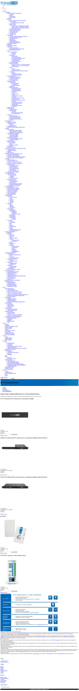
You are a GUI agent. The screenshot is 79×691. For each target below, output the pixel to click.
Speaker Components (11, 81)
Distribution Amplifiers (14, 144)
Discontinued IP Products (12, 285)
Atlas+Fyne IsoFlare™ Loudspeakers (14, 13)
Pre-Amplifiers (12, 142)
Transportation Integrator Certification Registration (16, 364)
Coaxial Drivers (12, 33)
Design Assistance (8, 337)
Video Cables (9, 262)
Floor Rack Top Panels (14, 230)
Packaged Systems (8, 308)
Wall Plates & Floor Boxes (12, 258)
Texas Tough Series (13, 197)
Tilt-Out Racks (12, 207)
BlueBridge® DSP (10, 321)
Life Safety (9, 114)
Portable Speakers (10, 107)
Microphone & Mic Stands (10, 231)
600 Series (12, 205)
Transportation (7, 331)
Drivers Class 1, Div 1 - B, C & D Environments (21, 64)
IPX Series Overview (11, 312)
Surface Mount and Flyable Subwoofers (17, 48)
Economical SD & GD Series (15, 29)
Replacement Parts (15, 251)
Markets (1, 667)
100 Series (12, 202)
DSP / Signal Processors (9, 172)
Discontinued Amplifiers (11, 284)
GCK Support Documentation (12, 352)
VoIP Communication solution (22, 632)
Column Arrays (10, 279)
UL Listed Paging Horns (16, 59)
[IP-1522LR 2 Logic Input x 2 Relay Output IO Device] (11, 585)
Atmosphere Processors (11, 121)
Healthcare (7, 325)
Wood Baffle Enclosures (14, 41)
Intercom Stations (10, 304)
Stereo (11, 255)
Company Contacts (3, 670)
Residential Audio (13, 110)
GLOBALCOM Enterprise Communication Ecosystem (15, 148)
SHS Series (9, 18)
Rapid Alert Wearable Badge (12, 160)
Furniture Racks (13, 216)
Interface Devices (10, 152)
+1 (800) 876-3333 (3, 377)
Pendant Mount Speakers (12, 43)
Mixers (11, 143)
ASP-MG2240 (12, 125)
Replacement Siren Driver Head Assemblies (20, 70)
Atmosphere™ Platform (11, 173)
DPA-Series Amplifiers (14, 136)
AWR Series (14, 212)
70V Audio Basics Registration (13, 361)
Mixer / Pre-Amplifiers (11, 141)
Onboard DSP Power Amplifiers (13, 133)
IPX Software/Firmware (14, 170)
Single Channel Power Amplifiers (16, 130)
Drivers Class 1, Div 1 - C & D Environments (20, 65)
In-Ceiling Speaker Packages (15, 28)
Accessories (12, 71)
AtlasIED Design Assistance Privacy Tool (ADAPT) (17, 348)
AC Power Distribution (9, 186)
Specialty (11, 239)
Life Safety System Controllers (13, 154)
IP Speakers (9, 44)
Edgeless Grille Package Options (18, 22)
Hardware (11, 225)
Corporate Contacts (8, 372)
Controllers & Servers (11, 149)
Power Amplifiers (10, 129)
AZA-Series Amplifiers (14, 135)
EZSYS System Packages (12, 310)
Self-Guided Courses (11, 360)
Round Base (12, 235)
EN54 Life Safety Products (15, 117)
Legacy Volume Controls (14, 257)
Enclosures (12, 119)
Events (6, 356)
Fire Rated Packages (13, 115)
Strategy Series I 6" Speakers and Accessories (20, 26)
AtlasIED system (22, 651)
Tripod (11, 236)
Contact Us (2, 679)
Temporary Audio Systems (12, 309)
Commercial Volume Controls (15, 254)
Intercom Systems (8, 302)
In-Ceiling (11, 14)
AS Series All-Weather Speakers (16, 37)
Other (11, 223)
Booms (11, 242)
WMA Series (14, 211)
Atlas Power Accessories (11, 191)
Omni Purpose (14, 56)
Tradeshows (9, 357)
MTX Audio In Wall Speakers (17, 112)
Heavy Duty (12, 234)
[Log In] (3, 7)
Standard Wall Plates (13, 260)
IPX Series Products (11, 164)
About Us (2, 671)
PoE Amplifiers (10, 146)
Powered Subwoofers (16, 113)
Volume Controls (10, 253)
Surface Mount (12, 16)
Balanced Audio (13, 267)
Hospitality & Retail (8, 327)
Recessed (13, 94)
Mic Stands (9, 233)
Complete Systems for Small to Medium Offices (16, 127)
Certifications (9, 354)
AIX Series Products (11, 159)
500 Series (12, 200)
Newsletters (2, 682)
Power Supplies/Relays (11, 193)
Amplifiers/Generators (11, 123)
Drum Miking (14, 241)
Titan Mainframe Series (14, 139)
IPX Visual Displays (13, 166)
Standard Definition (13, 263)
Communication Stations (11, 150)
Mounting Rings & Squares (17, 105)
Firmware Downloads (14, 178)
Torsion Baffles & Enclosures (17, 95)
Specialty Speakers (10, 108)
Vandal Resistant (13, 40)
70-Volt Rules (9, 344)
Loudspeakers (7, 12)
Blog (6, 355)
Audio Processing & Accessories (13, 185)
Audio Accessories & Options (10, 252)
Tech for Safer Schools (9, 332)
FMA (11, 198)
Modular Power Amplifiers (12, 137)
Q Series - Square (15, 93)
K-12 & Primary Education (10, 330)
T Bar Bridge (14, 106)
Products (4, 388)
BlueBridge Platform (11, 179)
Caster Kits (12, 221)
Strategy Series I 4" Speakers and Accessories (20, 25)
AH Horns (14, 52)
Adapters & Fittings (15, 246)
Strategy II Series (13, 23)
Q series (13, 92)
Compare (5, 435)
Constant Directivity (15, 60)
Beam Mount (12, 39)
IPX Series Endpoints (11, 296)
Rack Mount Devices (13, 181)
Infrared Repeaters (10, 268)
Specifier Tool (10, 345)
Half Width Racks (13, 210)
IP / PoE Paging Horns (16, 57)
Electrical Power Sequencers (12, 189)
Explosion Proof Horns (14, 63)
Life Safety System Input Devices (13, 155)
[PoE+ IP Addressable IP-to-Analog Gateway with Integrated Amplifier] (14, 429)
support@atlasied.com (4, 661)
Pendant (11, 15)
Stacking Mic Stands (13, 237)
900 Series (14, 219)
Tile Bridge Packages (13, 32)
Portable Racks (12, 214)
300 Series (12, 206)
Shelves (11, 227)
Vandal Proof (14, 91)
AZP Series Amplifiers (14, 134)
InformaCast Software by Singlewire (14, 162)
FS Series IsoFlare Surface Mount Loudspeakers (18, 36)
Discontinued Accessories (12, 286)
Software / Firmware (9, 368)
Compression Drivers (16, 69)
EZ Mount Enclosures (16, 89)
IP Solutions (7, 158)
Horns (8, 50)
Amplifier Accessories (11, 147)
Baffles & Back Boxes (14, 87)
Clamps (13, 248)
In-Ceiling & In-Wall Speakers (15, 116)
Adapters (13, 72)
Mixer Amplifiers (10, 140)
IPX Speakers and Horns (14, 165)
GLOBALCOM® (10, 313)
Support (6, 336)
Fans (10, 224)
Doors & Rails (12, 222)
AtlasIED (2, 635)
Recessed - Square (15, 98)
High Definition (12, 264)
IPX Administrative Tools (14, 168)
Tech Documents (8, 350)
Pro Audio (14, 111)
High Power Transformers (17, 74)
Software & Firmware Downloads (16, 183)
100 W (13, 68)
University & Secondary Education (11, 326)
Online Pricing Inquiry (4, 678)
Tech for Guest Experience (10, 334)
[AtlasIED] (9, 4)
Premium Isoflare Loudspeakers (13, 271)
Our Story (7, 371)
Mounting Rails (15, 104)
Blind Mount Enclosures (16, 88)
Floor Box (11, 259)
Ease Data (9, 353)
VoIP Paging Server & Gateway (13, 171)
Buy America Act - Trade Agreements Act (12, 280)
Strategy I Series (13, 24)
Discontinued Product (9, 281)
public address (49, 653)
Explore (1, 435)
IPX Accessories (13, 169)
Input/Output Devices (11, 276)
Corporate (7, 324)
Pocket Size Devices (13, 180)
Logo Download (3, 680)
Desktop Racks (12, 217)
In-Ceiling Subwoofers (14, 47)
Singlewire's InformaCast (41, 635)
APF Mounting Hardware (16, 73)
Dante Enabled (12, 17)
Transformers (12, 86)
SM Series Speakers (13, 38)
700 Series (12, 199)
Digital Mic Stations (11, 273)
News (6, 374)
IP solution (57, 640)
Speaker (11, 244)
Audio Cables (9, 265)
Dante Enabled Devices (9, 270)
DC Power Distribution (11, 194)
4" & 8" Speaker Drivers (14, 30)
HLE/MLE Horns (15, 66)
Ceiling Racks (12, 209)
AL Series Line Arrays (14, 79)
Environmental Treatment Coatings (13, 269)
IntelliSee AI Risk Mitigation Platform (14, 163)
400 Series (14, 218)
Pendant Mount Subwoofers (15, 49)
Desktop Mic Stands (15, 240)
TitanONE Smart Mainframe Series (16, 138)
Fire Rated (14, 101)
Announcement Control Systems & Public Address (16, 275)
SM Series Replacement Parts (15, 42)
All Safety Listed (13, 34)
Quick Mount (14, 250)
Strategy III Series (13, 21)
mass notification (36, 653)
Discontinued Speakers (11, 282)
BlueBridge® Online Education (15, 184)
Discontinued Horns (11, 283)
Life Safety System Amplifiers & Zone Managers (16, 156)
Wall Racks (9, 203)
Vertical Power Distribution (12, 190)
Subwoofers (9, 46)
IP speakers (62, 653)
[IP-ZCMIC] (14, 545)
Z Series (11, 124)
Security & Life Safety (9, 311)
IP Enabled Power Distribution (13, 187)
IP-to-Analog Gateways (14, 167)
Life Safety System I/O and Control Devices (15, 157)
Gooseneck (14, 249)
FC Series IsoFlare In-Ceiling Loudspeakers (18, 20)
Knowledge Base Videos (11, 366)
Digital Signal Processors (12, 272)
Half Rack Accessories (16, 213)
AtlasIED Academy (8, 359)
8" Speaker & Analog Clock (17, 102)
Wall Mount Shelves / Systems (15, 229)
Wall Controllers (13, 182)
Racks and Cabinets (8, 195)
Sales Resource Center (9, 369)
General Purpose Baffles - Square (18, 97)
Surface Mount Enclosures (17, 103)
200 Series (12, 201)
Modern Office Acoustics (9, 333)
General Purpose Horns (16, 61)
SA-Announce (53, 635)
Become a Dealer (3, 677)
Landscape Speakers (13, 109)
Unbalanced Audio (13, 266)
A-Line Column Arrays (14, 80)
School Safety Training (11, 358)
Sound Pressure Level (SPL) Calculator (14, 346)
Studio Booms (12, 243)
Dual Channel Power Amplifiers (15, 131)
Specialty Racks (10, 208)
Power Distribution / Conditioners (13, 188)
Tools (6, 341)
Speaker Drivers (13, 82)
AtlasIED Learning (41, 624)
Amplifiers (7, 128)
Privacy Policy (3, 681)
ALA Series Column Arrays (15, 78)
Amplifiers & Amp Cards (12, 274)
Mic (21, 621)
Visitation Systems (10, 305)
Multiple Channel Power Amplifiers (16, 132)
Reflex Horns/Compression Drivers (18, 58)
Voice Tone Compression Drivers (16, 118)
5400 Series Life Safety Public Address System (13, 153)
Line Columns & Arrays (11, 75)
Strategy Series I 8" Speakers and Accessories (20, 27)
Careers (6, 375)
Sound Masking (8, 120)
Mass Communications (9, 288)
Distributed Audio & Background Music (12, 316)
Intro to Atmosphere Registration (13, 362)
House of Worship (8, 328)
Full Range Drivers (15, 83)
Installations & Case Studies (10, 349)
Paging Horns (12, 55)
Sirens (11, 67)
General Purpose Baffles (16, 90)
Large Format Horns (13, 51)
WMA (11, 204)
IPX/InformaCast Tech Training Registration (15, 363)
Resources (2, 669)
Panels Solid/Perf (13, 226)
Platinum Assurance (8, 338)
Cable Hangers (14, 247)
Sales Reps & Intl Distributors (10, 373)
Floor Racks (9, 196)
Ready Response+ (8, 339)
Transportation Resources (12, 347)
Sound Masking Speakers (12, 45)
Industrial (7, 329)
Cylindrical (14, 96)
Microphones (9, 232)
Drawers (11, 228)
